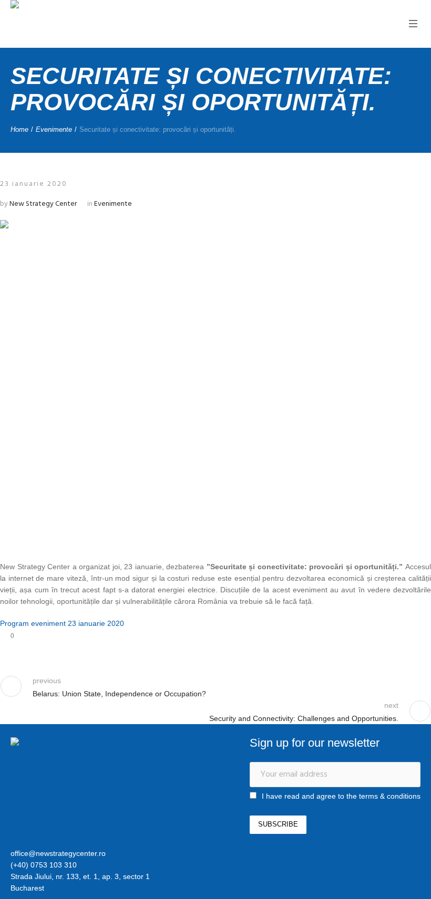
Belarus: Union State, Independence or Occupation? (119, 693)
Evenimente (54, 129)
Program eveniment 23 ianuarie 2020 (62, 623)
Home (19, 129)
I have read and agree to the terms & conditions (341, 796)
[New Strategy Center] (66, 743)
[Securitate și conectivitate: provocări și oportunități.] (215, 381)
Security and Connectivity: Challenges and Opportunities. (303, 718)
